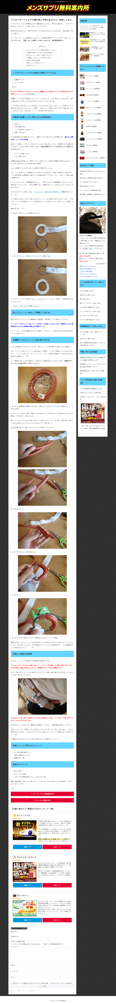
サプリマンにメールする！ (88, 274)
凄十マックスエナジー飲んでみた (90, 303)
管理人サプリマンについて (88, 266)
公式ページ (57, 847)
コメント (14, 946)
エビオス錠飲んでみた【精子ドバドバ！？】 (91, 333)
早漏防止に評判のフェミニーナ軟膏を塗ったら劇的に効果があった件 (92, 359)
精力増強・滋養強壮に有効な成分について (92, 196)
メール (14, 971)
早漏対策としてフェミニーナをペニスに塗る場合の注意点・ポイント (92, 365)
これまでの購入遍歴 (85, 271)
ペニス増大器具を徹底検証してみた (91, 388)
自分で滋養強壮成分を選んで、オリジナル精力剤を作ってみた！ (92, 344)
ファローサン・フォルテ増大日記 (20, 928)
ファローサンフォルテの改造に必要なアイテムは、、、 (43, 50)
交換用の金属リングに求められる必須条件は (39, 52)
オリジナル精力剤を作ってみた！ (90, 319)
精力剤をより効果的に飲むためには (91, 178)
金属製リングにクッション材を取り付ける (39, 57)
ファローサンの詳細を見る (42, 800)
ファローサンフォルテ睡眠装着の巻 (42, 794)
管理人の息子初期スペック (88, 269)
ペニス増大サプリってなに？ (89, 182)
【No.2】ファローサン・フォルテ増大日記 (93, 398)
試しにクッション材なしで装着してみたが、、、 (41, 55)
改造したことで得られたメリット (36, 62)
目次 (40, 46)
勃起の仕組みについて (87, 186)
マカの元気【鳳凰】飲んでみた (90, 307)
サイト (13, 977)
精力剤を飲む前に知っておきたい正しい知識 (92, 172)
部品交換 (14, 931)
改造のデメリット (32, 65)
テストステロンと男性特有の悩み (90, 190)
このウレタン (56, 406)
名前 (13, 965)
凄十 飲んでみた (85, 299)
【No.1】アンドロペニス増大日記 (90, 392)
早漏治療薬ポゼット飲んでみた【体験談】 (92, 372)
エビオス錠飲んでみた (87, 291)
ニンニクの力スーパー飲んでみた (90, 311)
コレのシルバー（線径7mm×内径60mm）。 (47, 192)
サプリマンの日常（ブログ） (88, 276)
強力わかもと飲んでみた (87, 295)
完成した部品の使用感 (33, 60)
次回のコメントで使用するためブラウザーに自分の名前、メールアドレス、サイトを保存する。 (43, 983)
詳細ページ (27, 847)
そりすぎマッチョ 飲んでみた (89, 315)
